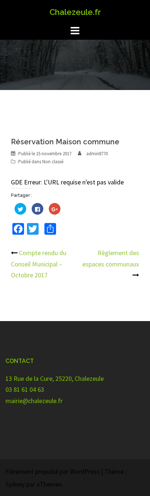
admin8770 (97, 154)
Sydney (15, 484)
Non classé (52, 162)
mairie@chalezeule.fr (34, 401)
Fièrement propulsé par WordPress (52, 471)
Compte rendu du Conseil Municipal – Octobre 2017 (38, 264)
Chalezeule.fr (75, 12)
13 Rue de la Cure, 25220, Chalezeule (54, 378)
